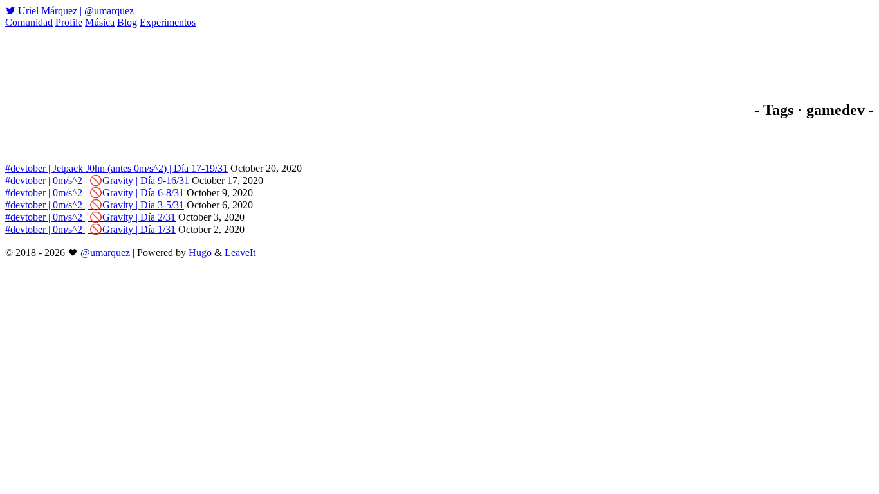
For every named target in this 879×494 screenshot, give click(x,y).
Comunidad (29, 22)
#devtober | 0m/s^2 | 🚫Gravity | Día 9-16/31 (97, 180)
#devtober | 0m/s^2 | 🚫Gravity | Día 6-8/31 (94, 192)
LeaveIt (240, 252)
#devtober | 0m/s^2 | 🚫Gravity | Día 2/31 (90, 217)
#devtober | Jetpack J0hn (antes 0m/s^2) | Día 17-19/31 (116, 168)
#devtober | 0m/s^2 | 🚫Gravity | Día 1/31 (90, 229)
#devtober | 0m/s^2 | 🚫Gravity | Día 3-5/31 (94, 204)
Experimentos (168, 22)
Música (100, 22)
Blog (127, 22)
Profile (68, 22)
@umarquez (105, 252)
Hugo (200, 252)
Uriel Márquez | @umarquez (76, 10)
